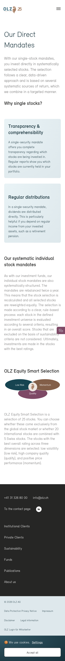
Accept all (32, 652)
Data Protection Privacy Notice (20, 611)
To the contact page (17, 509)
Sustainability (13, 548)
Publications (12, 571)
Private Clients (14, 537)
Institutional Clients (17, 526)
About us (10, 582)
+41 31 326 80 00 (15, 497)
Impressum (47, 611)
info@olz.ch (40, 497)
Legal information (29, 620)
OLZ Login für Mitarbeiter (17, 629)
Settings (37, 642)
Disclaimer (9, 620)
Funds (8, 559)
